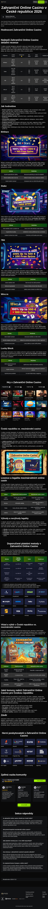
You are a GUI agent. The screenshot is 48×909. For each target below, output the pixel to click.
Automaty (41, 386)
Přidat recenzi (40, 780)
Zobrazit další (24, 804)
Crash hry (29, 386)
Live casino (17, 386)
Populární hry (5, 386)
